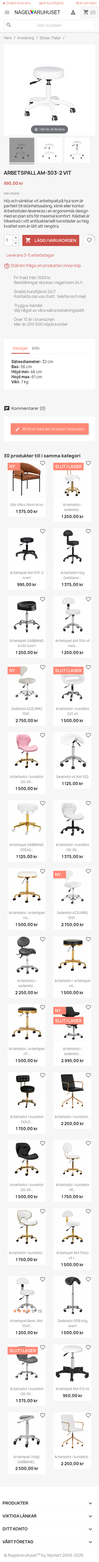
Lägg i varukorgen (50, 240)
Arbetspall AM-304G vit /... (72, 1255)
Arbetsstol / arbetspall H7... (27, 1051)
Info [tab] (36, 348)
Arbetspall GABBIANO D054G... (27, 847)
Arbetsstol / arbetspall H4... (27, 915)
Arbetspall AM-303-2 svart (26, 575)
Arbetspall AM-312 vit (72, 1389)
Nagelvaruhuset (22, 1555)
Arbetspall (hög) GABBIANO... (26, 1459)
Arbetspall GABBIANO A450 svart (27, 643)
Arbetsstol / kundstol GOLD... (26, 1119)
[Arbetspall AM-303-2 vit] (21, 151)
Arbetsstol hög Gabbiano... (72, 575)
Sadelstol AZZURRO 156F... (26, 711)
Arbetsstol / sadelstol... (72, 507)
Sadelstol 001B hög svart (72, 1323)
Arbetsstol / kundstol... (72, 1116)
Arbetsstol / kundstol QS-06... (26, 779)
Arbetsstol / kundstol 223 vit (72, 711)
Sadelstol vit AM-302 (72, 776)
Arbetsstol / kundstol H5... (72, 1187)
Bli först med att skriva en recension (53, 429)
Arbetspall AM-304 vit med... (72, 643)
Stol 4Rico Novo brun (26, 504)
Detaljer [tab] (20, 348)
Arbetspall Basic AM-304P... (26, 1323)
